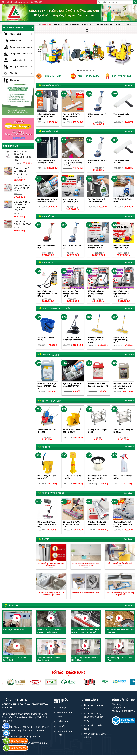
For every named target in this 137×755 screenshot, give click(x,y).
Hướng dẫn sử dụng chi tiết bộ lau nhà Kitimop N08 (119, 631)
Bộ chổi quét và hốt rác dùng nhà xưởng (72, 338)
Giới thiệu (58, 24)
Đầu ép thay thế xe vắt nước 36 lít (47, 477)
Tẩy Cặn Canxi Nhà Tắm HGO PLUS (96, 200)
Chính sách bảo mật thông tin (94, 707)
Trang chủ (46, 24)
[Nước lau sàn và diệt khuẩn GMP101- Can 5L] (47, 370)
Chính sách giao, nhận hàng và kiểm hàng (93, 717)
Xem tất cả (128, 85)
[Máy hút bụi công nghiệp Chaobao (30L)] (123, 278)
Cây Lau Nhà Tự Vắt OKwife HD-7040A (97, 523)
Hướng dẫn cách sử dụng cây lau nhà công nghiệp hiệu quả (120, 594)
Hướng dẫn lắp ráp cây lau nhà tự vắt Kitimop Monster (84, 659)
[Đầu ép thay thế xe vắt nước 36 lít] (47, 463)
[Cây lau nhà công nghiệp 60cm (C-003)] (123, 324)
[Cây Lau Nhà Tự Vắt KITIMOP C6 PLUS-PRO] (47, 101)
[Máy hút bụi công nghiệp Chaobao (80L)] (73, 278)
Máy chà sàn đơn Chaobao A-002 (70, 200)
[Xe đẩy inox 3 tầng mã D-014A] (123, 417)
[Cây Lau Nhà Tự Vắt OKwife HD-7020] (47, 147)
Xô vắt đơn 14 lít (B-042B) (46, 338)
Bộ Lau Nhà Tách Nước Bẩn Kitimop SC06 (85, 593)
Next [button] (132, 51)
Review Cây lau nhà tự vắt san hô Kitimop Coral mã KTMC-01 (49, 631)
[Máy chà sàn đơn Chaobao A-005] (123, 232)
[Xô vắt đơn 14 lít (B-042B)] (47, 324)
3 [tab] (84, 70)
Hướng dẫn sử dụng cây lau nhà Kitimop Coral (14, 659)
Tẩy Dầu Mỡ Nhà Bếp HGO (122, 200)
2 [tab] (81, 70)
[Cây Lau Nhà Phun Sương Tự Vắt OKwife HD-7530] (73, 147)
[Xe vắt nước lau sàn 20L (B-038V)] (73, 417)
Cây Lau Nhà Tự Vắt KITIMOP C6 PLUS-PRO (46, 116)
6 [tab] (93, 70)
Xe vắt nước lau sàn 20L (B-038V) (72, 430)
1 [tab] (78, 70)
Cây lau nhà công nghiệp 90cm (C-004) (96, 339)
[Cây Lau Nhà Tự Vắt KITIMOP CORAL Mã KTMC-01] (123, 509)
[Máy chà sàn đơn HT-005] (47, 232)
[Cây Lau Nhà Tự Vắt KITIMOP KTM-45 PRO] (73, 509)
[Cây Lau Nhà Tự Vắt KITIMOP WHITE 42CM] (73, 101)
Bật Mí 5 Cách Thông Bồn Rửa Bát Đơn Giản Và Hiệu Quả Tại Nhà (51, 594)
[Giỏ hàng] (86, 31)
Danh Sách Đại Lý (72, 24)
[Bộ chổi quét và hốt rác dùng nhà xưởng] (73, 324)
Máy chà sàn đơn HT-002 (97, 115)
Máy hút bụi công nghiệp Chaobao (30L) (121, 293)
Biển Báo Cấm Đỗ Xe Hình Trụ (72, 477)
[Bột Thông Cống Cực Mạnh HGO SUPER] (47, 186)
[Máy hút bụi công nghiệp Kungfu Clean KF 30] (47, 278)
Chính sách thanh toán (93, 727)
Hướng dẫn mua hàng (103, 24)
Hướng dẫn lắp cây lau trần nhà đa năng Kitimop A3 (49, 659)
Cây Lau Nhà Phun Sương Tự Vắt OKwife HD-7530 (72, 162)
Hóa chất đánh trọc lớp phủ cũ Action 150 (98, 384)
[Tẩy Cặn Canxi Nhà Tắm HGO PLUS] (98, 186)
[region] (85, 51)
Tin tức (118, 24)
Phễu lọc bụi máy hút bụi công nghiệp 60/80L (97, 478)
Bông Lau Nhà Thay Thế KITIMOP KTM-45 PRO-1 (47, 524)
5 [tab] (90, 70)
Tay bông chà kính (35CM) (121, 115)
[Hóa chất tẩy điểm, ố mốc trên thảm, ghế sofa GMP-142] (123, 370)
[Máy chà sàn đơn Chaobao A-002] (73, 186)
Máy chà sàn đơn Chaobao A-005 (121, 246)
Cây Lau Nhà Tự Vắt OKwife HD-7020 (46, 161)
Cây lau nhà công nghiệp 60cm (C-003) (121, 339)
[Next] (135, 109)
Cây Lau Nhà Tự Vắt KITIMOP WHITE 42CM (71, 116)
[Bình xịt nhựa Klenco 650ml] (123, 463)
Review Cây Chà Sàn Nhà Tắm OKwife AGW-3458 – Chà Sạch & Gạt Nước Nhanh (85, 632)
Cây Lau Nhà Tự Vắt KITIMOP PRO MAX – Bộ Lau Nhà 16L (51, 564)
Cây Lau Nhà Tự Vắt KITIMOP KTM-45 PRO (71, 524)
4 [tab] (87, 70)
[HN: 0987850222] (6, 741)
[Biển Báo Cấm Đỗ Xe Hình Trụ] (73, 463)
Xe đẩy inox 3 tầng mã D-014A (123, 430)
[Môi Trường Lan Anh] (69, 12)
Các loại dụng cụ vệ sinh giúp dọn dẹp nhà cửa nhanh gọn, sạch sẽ (85, 564)
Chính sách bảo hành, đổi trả (95, 735)
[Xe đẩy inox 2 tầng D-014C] (98, 417)
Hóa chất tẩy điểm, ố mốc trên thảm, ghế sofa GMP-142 (122, 385)
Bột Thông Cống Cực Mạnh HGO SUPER (47, 200)
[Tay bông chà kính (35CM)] (123, 101)
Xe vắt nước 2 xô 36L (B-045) (46, 430)
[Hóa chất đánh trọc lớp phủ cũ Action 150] (98, 370)
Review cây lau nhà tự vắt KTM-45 (15, 630)
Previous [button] (40, 51)
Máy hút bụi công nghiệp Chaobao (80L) (71, 293)
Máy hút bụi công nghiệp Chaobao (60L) (96, 293)
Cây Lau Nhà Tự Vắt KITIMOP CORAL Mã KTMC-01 (122, 524)
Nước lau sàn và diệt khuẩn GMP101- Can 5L (46, 385)
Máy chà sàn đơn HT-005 (47, 246)
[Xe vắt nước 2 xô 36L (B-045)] (47, 417)
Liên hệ (129, 24)
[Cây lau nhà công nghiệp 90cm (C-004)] (98, 324)
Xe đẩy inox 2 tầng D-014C (98, 430)
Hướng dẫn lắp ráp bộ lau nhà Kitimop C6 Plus (119, 659)
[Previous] (36, 109)
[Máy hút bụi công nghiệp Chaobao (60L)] (98, 278)
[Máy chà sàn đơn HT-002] (98, 101)
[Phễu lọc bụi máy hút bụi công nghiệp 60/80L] (98, 463)
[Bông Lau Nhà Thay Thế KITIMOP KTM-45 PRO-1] (47, 509)
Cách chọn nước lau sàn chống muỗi (120, 563)
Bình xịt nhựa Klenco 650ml (122, 477)
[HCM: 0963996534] (6, 748)
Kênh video (86, 24)
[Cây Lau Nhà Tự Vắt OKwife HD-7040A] (98, 509)
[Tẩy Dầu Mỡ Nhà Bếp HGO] (123, 186)
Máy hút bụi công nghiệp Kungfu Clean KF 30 (47, 293)
